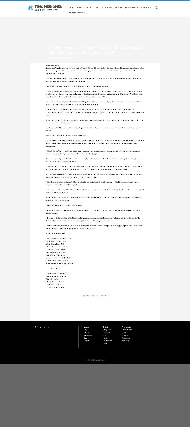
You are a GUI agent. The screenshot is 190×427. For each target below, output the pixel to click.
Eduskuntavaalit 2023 (78, 13)
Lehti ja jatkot (107, 330)
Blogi (79, 8)
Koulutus (86, 341)
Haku (155, 8)
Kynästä (118, 8)
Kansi (85, 338)
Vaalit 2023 (125, 341)
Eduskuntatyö (107, 8)
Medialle (105, 338)
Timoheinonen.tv (131, 8)
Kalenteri (88, 8)
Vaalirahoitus (126, 335)
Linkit (105, 335)
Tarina (96, 8)
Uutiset (72, 8)
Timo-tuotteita (126, 327)
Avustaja (86, 327)
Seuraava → (105, 296)
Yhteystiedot (145, 8)
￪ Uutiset (95, 296)
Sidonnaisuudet (107, 341)
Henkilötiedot (88, 335)
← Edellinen (85, 296)
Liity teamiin (107, 332)
